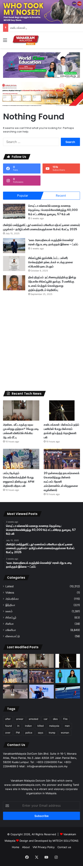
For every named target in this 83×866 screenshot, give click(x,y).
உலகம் (8, 611)
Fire (65, 718)
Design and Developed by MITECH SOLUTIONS (49, 840)
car (45, 718)
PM (18, 732)
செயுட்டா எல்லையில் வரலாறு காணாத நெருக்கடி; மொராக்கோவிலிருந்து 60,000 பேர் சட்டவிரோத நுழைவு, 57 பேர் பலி (53, 210)
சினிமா (9, 623)
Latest (9, 586)
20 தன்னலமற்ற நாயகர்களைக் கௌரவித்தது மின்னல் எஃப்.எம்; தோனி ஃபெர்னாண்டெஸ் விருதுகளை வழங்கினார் (62, 481)
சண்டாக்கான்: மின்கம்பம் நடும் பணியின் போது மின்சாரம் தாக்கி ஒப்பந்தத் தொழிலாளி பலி (61, 431)
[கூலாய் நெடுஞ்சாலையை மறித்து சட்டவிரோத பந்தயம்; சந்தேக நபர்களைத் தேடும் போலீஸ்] (15, 692)
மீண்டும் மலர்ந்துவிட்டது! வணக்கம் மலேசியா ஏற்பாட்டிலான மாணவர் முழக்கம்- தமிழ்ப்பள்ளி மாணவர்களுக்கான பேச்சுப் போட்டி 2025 (41, 227)
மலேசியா (10, 630)
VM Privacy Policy (44, 847)
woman (65, 732)
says (40, 732)
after (7, 718)
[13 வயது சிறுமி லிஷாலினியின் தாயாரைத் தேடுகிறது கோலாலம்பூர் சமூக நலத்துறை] (67, 676)
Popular (22, 195)
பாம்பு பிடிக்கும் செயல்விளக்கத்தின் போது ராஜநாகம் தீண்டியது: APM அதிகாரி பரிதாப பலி (18, 479)
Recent (61, 195)
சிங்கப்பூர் (10, 617)
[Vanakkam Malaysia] (26, 40)
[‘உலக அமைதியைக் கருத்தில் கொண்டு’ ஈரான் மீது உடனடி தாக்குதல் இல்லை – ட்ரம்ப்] (14, 245)
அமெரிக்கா (12, 598)
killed (40, 725)
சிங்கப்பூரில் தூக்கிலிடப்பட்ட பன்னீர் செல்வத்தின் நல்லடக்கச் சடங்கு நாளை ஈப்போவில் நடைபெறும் (50, 262)
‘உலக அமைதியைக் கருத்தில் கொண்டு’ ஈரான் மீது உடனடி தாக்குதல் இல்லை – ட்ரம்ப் (53, 242)
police (28, 732)
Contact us (64, 847)
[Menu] (5, 41)
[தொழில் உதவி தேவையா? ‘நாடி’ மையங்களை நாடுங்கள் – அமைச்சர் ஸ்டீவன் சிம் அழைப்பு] (41, 692)
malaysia (54, 725)
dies (55, 718)
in (18, 725)
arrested (33, 718)
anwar (19, 718)
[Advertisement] (41, 343)
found (8, 725)
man (67, 725)
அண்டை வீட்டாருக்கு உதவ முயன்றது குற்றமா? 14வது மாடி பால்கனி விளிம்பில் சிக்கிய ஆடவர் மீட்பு (21, 431)
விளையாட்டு (12, 636)
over (7, 732)
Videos (9, 592)
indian (28, 725)
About (26, 847)
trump (52, 732)
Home (15, 847)
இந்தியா (10, 605)
